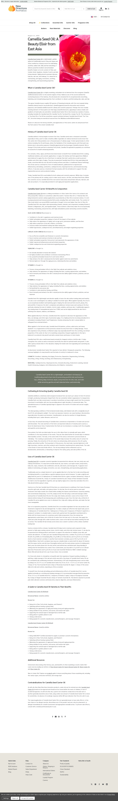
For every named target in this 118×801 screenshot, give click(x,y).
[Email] (56, 716)
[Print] (59, 716)
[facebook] (99, 784)
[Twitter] (62, 716)
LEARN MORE (19, 1)
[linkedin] (107, 784)
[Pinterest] (65, 716)
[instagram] (95, 784)
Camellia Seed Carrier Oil (35, 59)
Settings (6, 798)
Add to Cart (91, 9)
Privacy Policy (111, 794)
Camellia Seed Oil (33, 461)
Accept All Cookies (27, 798)
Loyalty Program (103, 1)
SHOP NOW (66, 1)
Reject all (15, 798)
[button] (59, 9)
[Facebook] (52, 716)
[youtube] (103, 784)
